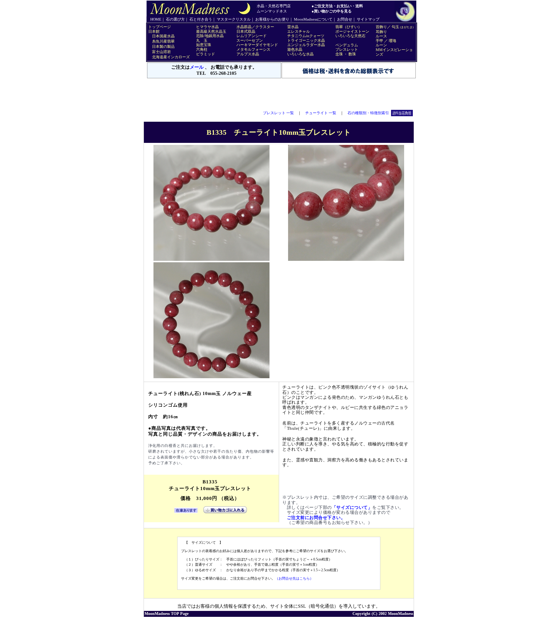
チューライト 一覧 (320, 113)
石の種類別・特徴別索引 (368, 113)
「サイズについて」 (352, 507)
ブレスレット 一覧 (278, 113)
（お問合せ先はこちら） (294, 578)
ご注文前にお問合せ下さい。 (316, 517)
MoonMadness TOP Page (166, 613)
